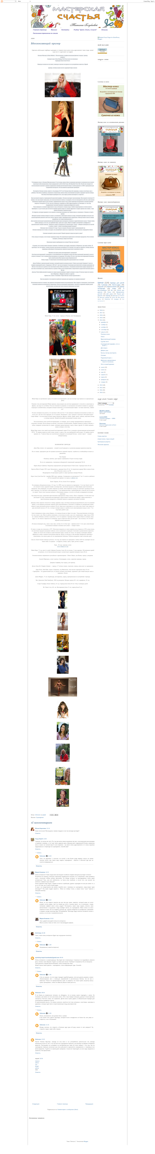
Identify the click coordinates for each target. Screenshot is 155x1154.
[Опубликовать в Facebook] (56, 815)
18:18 (51, 918)
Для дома (109, 294)
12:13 (48, 828)
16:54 (41, 1058)
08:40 (61, 957)
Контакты (65, 30)
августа (103, 332)
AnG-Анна (38, 933)
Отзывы (104, 30)
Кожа (114, 288)
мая (102, 372)
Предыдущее (89, 1104)
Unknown (42, 856)
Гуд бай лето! (105, 341)
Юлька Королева (40, 828)
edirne (37, 1062)
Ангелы (122, 295)
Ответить (37, 833)
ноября (103, 324)
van (36, 1064)
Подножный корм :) (106, 358)
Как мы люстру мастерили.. (109, 353)
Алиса (109, 292)
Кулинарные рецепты (104, 441)
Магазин (54, 30)
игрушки (101, 286)
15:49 (49, 856)
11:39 (49, 1013)
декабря (103, 322)
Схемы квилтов (102, 436)
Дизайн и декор (104, 410)
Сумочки (104, 285)
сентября (104, 329)
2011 (101, 390)
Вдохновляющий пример (108, 339)
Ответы (39, 852)
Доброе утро (104, 350)
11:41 (47, 1024)
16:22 (49, 900)
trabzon (37, 1061)
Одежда (108, 295)
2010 (101, 392)
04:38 (43, 933)
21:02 (43, 1039)
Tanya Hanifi (39, 839)
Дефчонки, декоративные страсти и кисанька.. (108, 361)
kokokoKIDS (103, 417)
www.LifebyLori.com (62, 546)
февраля (104, 379)
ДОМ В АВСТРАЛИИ (105, 412)
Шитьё (101, 283)
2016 (101, 315)
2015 (101, 317)
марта (103, 377)
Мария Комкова (40, 872)
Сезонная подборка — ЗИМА (107, 418)
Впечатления (111, 286)
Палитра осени (105, 334)
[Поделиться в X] (54, 815)
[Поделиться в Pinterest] (57, 815)
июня (103, 369)
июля (103, 367)
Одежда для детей (117, 283)
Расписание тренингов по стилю (45, 33)
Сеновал (103, 355)
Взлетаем (103, 423)
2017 (101, 312)
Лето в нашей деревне (107, 364)
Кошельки (107, 299)
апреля (103, 374)
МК (112, 290)
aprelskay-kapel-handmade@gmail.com (47, 957)
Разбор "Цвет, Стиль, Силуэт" (85, 30)
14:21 (47, 872)
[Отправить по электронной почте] (50, 815)
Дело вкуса (104, 348)
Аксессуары (116, 285)
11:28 (49, 944)
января (103, 382)
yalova (37, 1068)
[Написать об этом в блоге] (52, 815)
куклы (113, 297)
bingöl (37, 1066)
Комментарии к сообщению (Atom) (67, 1109)
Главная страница (40, 30)
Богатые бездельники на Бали (108, 425)
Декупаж (115, 295)
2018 (101, 310)
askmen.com (74, 478)
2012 (101, 387)
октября (103, 327)
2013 (101, 385)
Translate (111, 405)
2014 (101, 320)
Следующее (35, 1104)
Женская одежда (104, 297)
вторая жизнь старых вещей (106, 439)
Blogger (86, 1141)
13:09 (45, 839)
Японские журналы (103, 444)
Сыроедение (40, 817)
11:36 (49, 974)
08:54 (43, 992)
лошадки (116, 299)
